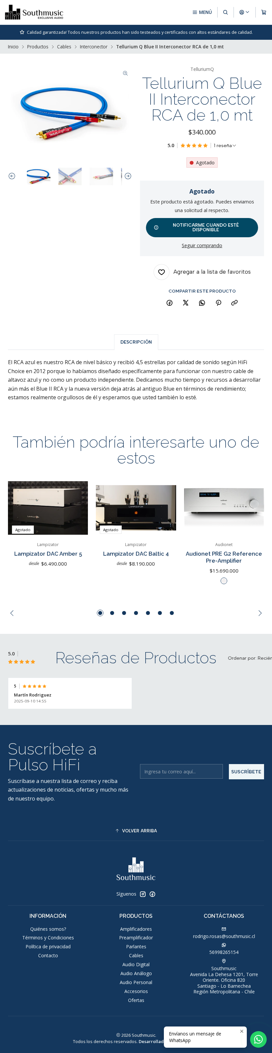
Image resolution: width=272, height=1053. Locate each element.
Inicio (13, 46)
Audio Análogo (136, 973)
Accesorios (136, 991)
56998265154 (223, 952)
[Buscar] (226, 12)
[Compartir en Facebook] (169, 303)
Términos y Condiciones (48, 937)
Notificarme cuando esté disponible (206, 227)
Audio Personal (136, 982)
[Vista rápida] (76, 508)
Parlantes (136, 946)
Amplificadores (136, 929)
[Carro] (264, 12)
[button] (100, 613)
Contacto (48, 955)
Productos (37, 46)
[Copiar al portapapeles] (234, 303)
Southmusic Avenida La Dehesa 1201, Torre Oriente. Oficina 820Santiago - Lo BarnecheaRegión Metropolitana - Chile (224, 980)
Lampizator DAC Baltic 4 (136, 553)
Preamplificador (136, 937)
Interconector (93, 46)
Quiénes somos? (48, 929)
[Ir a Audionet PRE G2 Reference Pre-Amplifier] (224, 508)
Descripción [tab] (136, 342)
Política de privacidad (48, 946)
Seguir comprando (202, 245)
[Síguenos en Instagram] (142, 894)
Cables (64, 46)
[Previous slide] (13, 176)
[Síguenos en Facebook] (152, 894)
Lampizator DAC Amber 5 (48, 553)
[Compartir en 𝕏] (185, 303)
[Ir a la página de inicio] (34, 12)
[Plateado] (224, 581)
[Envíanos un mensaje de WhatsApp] (258, 1039)
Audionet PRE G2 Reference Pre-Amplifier (224, 557)
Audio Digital (136, 964)
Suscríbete (246, 772)
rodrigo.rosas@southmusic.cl (224, 936)
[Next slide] (127, 176)
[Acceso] (244, 12)
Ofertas (136, 1000)
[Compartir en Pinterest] (218, 303)
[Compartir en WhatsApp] (202, 303)
